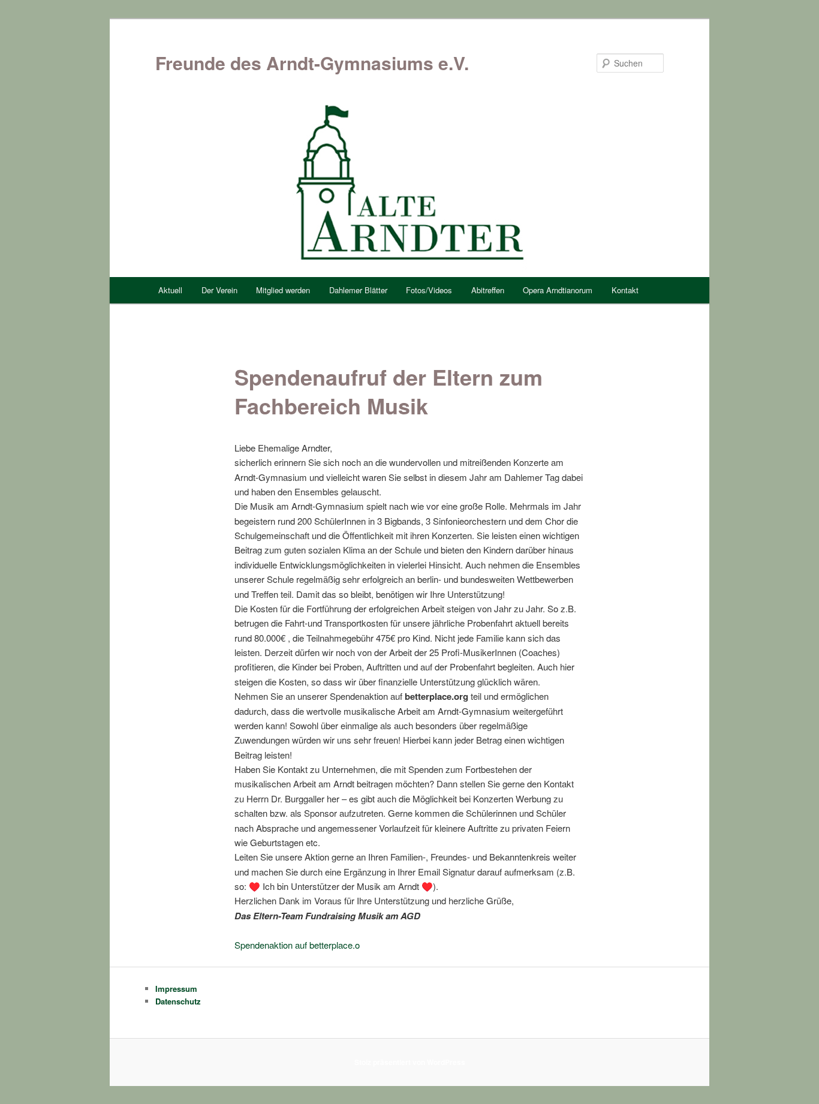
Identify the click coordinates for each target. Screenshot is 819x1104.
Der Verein (219, 290)
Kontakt (625, 290)
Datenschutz (178, 1001)
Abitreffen (487, 290)
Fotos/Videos (429, 290)
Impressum (176, 988)
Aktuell (170, 290)
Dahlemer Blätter (358, 290)
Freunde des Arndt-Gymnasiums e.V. (312, 63)
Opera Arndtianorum (557, 290)
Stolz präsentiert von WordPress (409, 1062)
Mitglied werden (283, 290)
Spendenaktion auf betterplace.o (297, 944)
